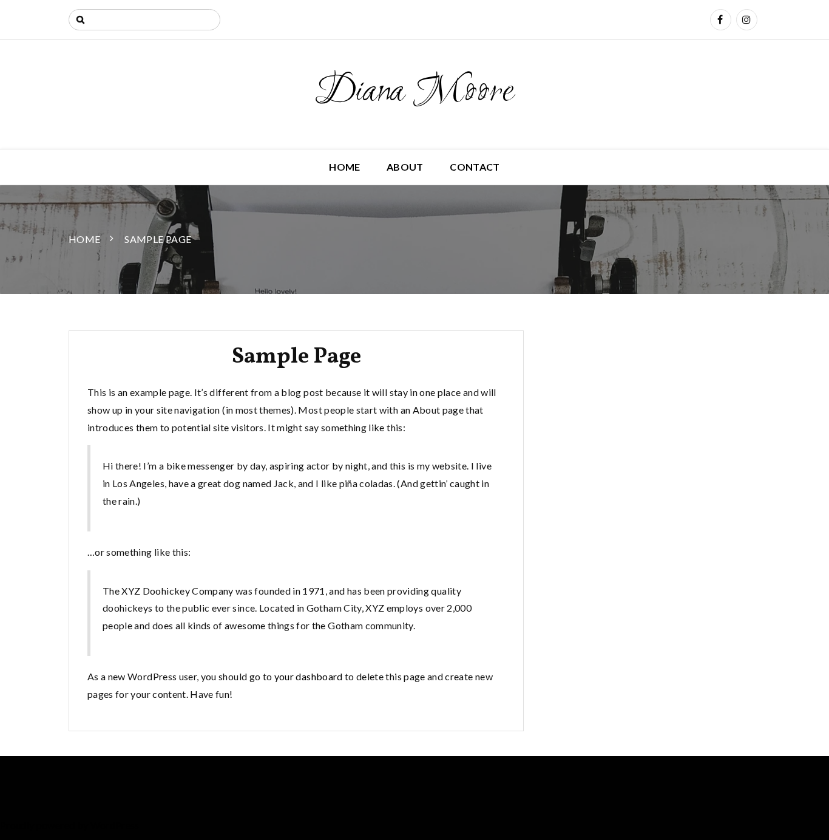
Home (344, 166)
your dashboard (308, 676)
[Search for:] (144, 19)
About (405, 166)
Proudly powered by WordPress (70, 825)
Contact (474, 166)
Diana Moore (415, 92)
